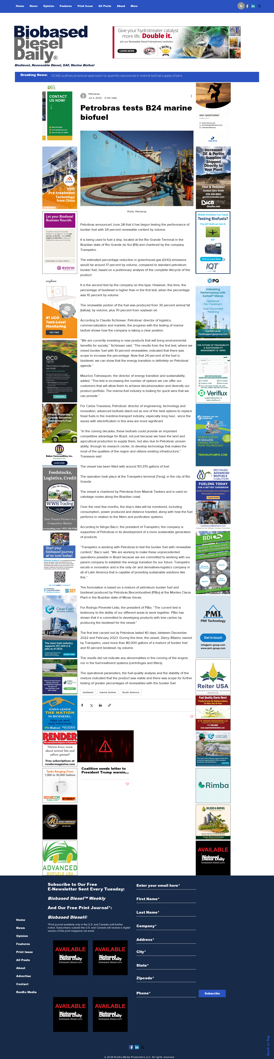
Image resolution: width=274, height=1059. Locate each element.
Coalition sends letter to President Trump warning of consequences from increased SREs (104, 770)
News (20, 927)
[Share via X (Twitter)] (91, 705)
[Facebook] (247, 6)
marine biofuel (108, 692)
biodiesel (88, 692)
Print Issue (24, 952)
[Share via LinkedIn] (100, 705)
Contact (22, 984)
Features (23, 944)
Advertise (23, 976)
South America (130, 692)
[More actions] (191, 96)
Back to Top (268, 1045)
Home (20, 919)
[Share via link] (109, 705)
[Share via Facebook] (82, 705)
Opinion (22, 935)
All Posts (23, 960)
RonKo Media (26, 992)
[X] (259, 6)
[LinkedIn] (253, 6)
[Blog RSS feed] (241, 6)
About (20, 968)
